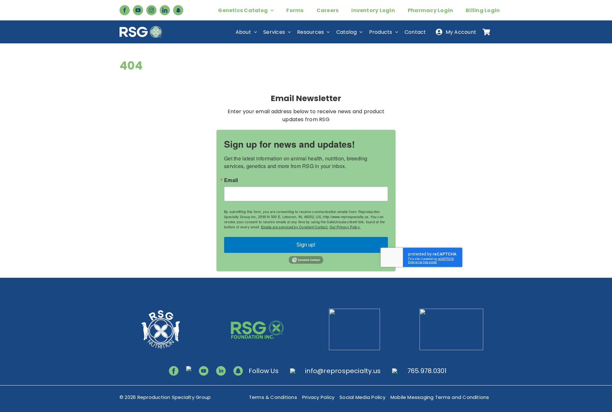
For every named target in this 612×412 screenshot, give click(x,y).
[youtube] (138, 10)
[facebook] (125, 10)
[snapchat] (178, 10)
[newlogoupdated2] (161, 311)
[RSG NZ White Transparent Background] (451, 311)
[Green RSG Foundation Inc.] (257, 311)
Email (231, 180)
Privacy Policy (318, 397)
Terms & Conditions (273, 397)
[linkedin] (165, 10)
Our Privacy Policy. (345, 226)
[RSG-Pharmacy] (354, 311)
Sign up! (305, 244)
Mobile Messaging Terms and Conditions (439, 397)
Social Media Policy (362, 397)
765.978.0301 (427, 370)
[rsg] (141, 28)
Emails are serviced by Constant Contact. (295, 226)
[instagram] (151, 10)
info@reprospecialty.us (343, 370)
